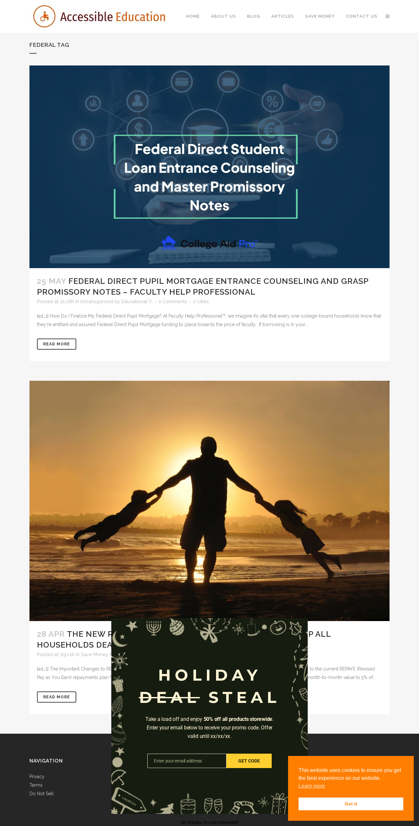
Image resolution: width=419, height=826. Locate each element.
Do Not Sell (41, 793)
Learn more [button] (312, 786)
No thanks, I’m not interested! (209, 822)
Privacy (37, 776)
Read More (56, 344)
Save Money (94, 654)
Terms (36, 785)
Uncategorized (96, 301)
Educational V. (137, 301)
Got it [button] (351, 803)
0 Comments (172, 301)
